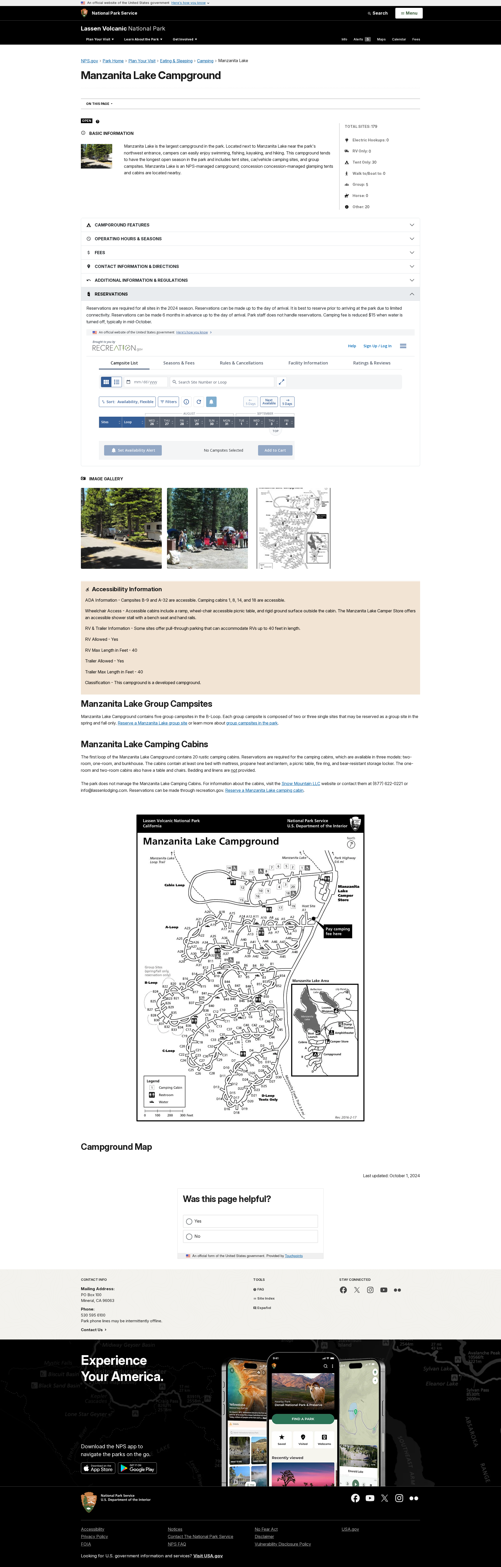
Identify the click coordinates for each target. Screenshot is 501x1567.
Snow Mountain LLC (301, 783)
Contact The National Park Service (200, 1536)
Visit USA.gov (208, 1555)
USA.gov (350, 1529)
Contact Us (92, 1329)
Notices (175, 1529)
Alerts (361, 39)
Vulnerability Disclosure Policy (283, 1544)
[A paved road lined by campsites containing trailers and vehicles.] (121, 528)
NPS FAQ (177, 1544)
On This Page (108, 103)
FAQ (260, 1289)
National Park (123, 28)
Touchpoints (294, 1255)
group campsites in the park (252, 723)
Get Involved (183, 39)
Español (264, 1308)
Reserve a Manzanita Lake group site (152, 723)
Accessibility (92, 1529)
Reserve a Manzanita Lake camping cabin (264, 790)
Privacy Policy (94, 1536)
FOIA (86, 1544)
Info (344, 39)
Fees (416, 39)
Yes (197, 1221)
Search (380, 13)
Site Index (266, 1298)
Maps (381, 39)
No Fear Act (266, 1529)
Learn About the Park (141, 39)
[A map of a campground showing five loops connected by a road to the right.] (293, 528)
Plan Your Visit (98, 39)
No (197, 1236)
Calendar (399, 39)
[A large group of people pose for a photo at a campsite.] (207, 528)
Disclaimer (264, 1536)
